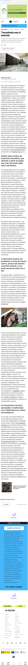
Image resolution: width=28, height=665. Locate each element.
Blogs (6, 647)
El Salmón (7, 637)
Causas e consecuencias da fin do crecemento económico (18, 506)
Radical (6, 641)
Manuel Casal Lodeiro (6, 76)
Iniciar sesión (24, 21)
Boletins (6, 658)
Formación (16, 647)
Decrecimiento (4, 29)
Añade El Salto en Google (8, 48)
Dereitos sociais (8, 654)
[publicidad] (13, 11)
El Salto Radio (8, 645)
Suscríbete (7, 626)
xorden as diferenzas (11, 107)
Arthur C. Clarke (9, 412)
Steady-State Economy (7, 155)
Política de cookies (16, 655)
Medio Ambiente (8, 651)
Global (6, 639)
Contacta (16, 637)
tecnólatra (21, 237)
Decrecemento (7, 153)
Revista (16, 639)
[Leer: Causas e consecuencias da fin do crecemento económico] (6, 506)
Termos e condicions (16, 658)
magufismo (16, 405)
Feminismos (7, 649)
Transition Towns (9, 157)
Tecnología (11, 29)
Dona (19, 626)
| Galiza (15, 21)
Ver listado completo (13, 607)
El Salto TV (7, 643)
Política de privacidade (16, 652)
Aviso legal (16, 649)
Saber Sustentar (9, 25)
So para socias (8, 656)
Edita (15, 645)
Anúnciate (16, 641)
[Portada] (10, 21)
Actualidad (22, 29)
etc (7, 477)
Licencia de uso (17, 643)
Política (6, 635)
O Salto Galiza (16, 29)
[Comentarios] (5, 44)
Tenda (15, 635)
